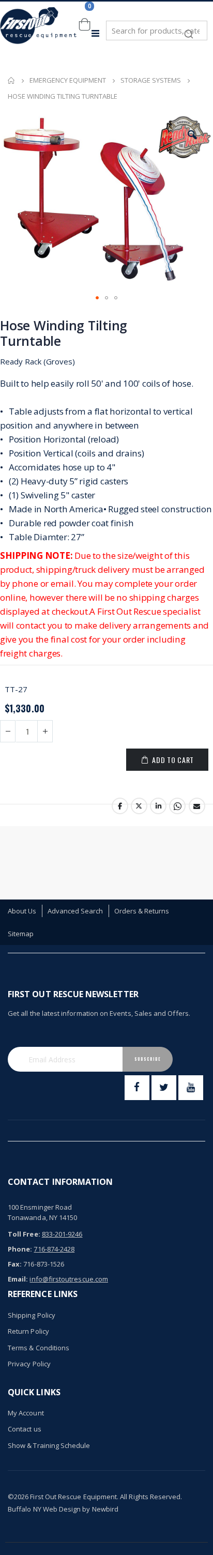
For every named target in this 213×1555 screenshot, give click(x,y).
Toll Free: (24, 1234)
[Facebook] (137, 1087)
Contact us (24, 1429)
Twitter (139, 806)
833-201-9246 (62, 1234)
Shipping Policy (31, 1315)
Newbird (105, 1509)
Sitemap (21, 933)
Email (197, 806)
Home (11, 80)
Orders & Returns (142, 911)
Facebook (120, 806)
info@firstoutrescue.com (68, 1279)
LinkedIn (158, 806)
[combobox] (156, 30)
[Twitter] (163, 1087)
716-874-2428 (54, 1249)
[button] (192, 135)
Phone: (20, 1249)
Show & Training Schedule (49, 1445)
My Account (26, 1412)
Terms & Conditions (38, 1347)
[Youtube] (190, 1087)
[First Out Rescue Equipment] (39, 33)
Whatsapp (177, 806)
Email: (18, 1279)
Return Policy (28, 1331)
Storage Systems (150, 80)
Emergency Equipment (67, 80)
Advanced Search (75, 911)
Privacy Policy (29, 1363)
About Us (22, 911)
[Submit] (188, 29)
